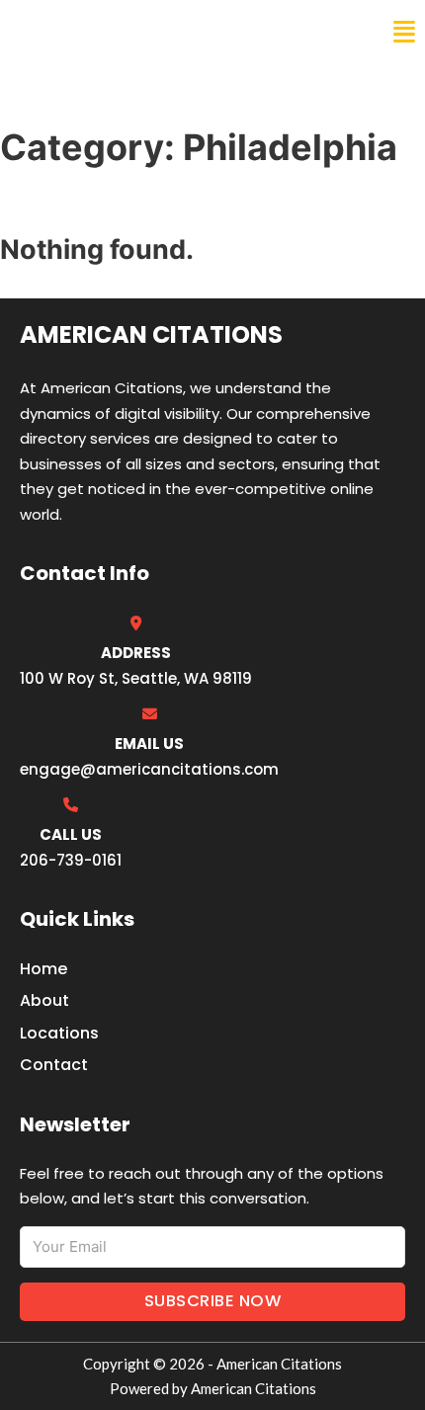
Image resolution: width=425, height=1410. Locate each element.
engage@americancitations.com (149, 769)
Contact (54, 1064)
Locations (59, 1033)
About (44, 1000)
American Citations (121, 31)
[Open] (404, 32)
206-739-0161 (71, 860)
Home (43, 968)
